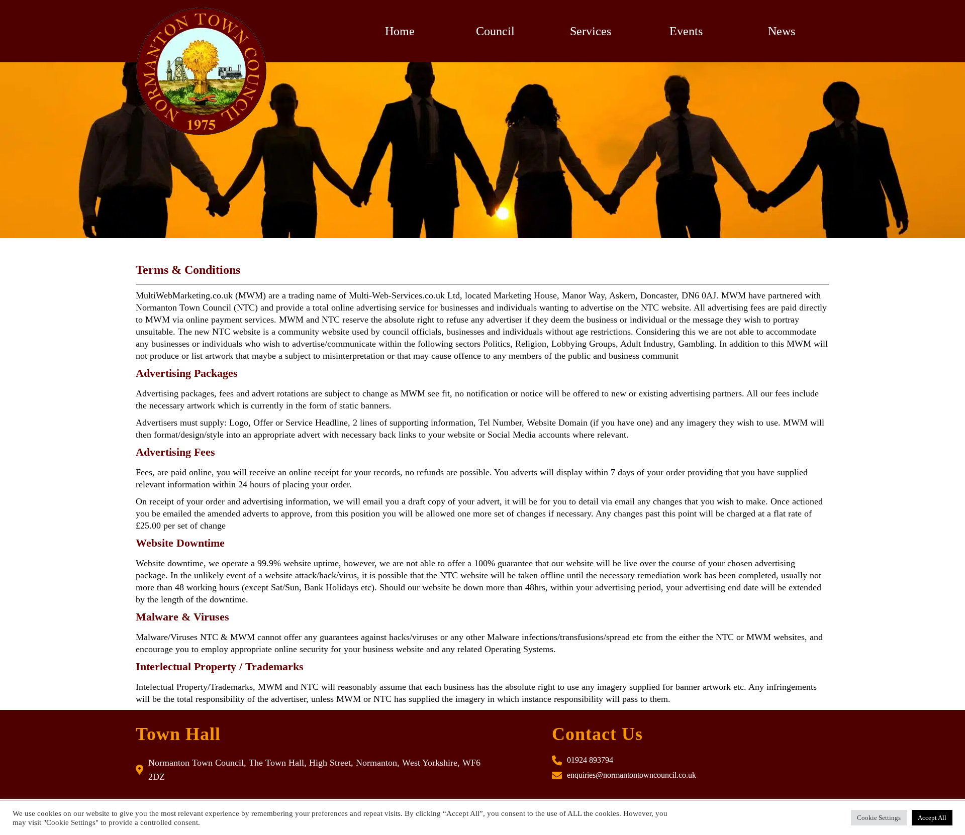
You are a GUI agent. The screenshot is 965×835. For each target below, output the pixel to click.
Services (590, 31)
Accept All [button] (932, 817)
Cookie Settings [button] (879, 817)
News (781, 31)
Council (495, 31)
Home (400, 31)
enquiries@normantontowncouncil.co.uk (631, 775)
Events (686, 31)
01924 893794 (590, 760)
